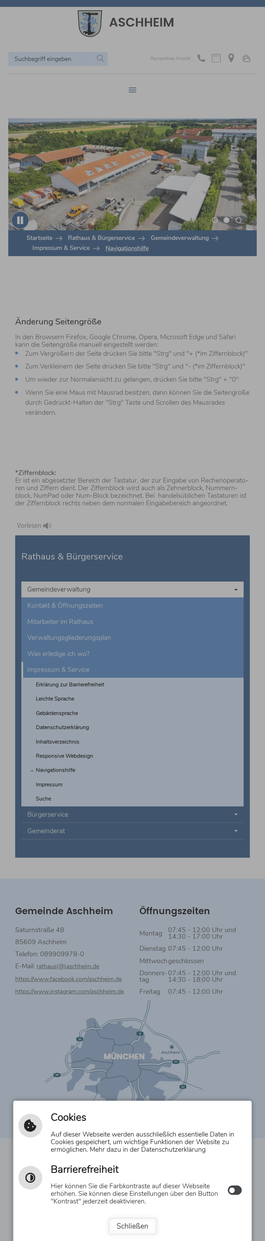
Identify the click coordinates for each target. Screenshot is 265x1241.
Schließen (132, 1226)
